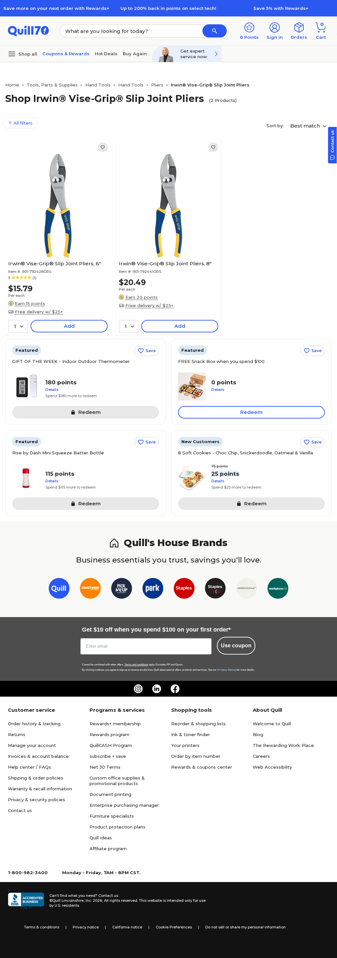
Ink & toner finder (190, 734)
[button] (214, 30)
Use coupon (236, 645)
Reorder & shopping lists (198, 723)
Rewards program (109, 734)
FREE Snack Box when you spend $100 (221, 361)
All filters (22, 123)
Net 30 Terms (105, 767)
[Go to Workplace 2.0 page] (278, 589)
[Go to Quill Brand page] (59, 589)
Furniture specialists (112, 816)
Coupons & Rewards (66, 53)
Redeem (251, 412)
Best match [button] (305, 126)
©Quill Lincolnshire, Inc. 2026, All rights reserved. (93, 900)
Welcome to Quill (272, 723)
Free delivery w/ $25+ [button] (39, 311)
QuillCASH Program (111, 745)
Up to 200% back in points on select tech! (168, 8)
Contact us (20, 810)
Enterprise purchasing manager (124, 805)
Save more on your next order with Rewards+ (56, 8)
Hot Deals (106, 53)
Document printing (110, 794)
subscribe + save (108, 756)
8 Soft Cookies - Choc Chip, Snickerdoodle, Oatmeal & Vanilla (245, 452)
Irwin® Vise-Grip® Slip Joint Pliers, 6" (54, 263)
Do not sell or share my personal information (245, 927)
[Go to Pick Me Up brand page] (121, 589)
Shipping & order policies (35, 777)
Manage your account (32, 745)
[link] (103, 147)
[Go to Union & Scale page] (246, 589)
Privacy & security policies (36, 799)
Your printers (185, 745)
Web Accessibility (272, 767)
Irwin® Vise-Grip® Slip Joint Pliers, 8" (165, 263)
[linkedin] (156, 688)
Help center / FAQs (29, 767)
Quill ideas (101, 837)
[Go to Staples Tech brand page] (215, 589)
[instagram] (138, 688)
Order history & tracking (34, 723)
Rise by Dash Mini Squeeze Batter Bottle (58, 452)
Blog (258, 734)
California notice (127, 927)
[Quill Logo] (28, 30)
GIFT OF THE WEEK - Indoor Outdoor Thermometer (71, 361)
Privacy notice (86, 927)
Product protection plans (117, 826)
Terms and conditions (136, 664)
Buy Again (135, 53)
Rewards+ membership (115, 723)
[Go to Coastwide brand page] (90, 589)
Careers (261, 756)
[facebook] (175, 688)
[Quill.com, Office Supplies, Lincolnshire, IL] (26, 901)
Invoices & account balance (38, 756)
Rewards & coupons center (201, 767)
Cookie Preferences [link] (174, 927)
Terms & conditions (41, 927)
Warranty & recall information (40, 788)
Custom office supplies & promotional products (117, 780)
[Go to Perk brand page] (152, 589)
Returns (16, 734)
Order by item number (195, 756)
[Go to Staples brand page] (184, 589)
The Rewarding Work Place (283, 745)
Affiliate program (108, 848)
